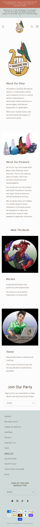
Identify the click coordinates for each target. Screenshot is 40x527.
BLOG (6, 474)
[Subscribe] (32, 403)
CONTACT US (10, 443)
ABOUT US (8, 453)
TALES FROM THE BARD (14, 469)
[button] (2, 26)
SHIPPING (8, 432)
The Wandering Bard (16, 523)
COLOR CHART (10, 459)
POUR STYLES (10, 464)
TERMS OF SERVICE (12, 427)
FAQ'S (6, 448)
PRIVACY (8, 438)
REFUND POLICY (11, 422)
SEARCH (7, 416)
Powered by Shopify (27, 523)
